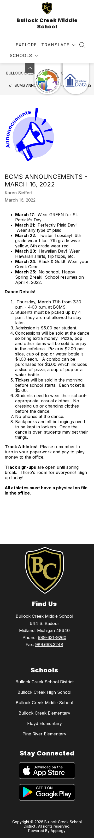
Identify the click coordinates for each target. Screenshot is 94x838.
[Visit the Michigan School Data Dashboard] (76, 78)
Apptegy (58, 830)
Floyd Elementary (44, 723)
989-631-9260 (52, 637)
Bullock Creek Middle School (44, 702)
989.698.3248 (49, 644)
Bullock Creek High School (44, 692)
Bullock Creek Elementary (44, 713)
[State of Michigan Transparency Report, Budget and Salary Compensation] (47, 78)
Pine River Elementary (44, 733)
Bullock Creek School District (44, 681)
